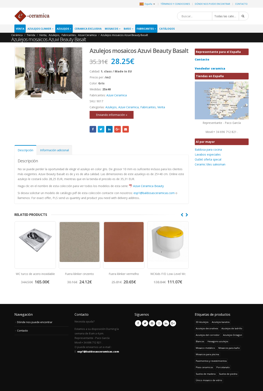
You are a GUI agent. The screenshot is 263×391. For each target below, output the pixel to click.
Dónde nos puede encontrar (212, 3)
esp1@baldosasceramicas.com (154, 193)
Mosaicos (111, 28)
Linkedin (166, 323)
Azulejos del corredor (208, 334)
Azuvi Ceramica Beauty (148, 186)
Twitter (101, 129)
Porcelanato (223, 367)
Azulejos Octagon (232, 334)
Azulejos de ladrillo (231, 328)
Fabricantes (145, 28)
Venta (20, 28)
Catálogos (167, 28)
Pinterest (152, 323)
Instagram (159, 323)
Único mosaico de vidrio (209, 380)
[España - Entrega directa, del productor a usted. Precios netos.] (32, 16)
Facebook (93, 129)
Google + (117, 129)
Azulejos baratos (221, 322)
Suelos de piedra (228, 373)
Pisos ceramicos (204, 367)
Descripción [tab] (25, 150)
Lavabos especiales (208, 154)
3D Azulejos (202, 322)
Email (125, 129)
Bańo (127, 28)
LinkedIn (109, 129)
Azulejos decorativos (207, 328)
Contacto (241, 3)
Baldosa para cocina (208, 149)
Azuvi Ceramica (116, 95)
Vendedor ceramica (210, 68)
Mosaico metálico (205, 347)
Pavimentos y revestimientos (211, 360)
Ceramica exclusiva (88, 28)
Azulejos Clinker (39, 28)
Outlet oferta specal (208, 159)
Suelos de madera (206, 373)
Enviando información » (111, 115)
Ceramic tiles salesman (210, 164)
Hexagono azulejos (218, 341)
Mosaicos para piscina (207, 354)
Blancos (200, 341)
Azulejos (63, 28)
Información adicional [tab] (54, 150)
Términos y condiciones (175, 3)
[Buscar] (243, 16)
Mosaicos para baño (229, 347)
